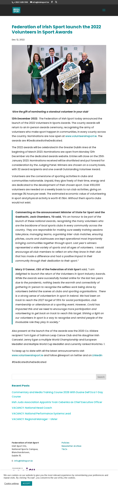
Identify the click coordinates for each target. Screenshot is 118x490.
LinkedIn (97, 355)
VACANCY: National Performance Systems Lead (41, 413)
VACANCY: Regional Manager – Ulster (34, 419)
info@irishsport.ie (23, 460)
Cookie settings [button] (11, 483)
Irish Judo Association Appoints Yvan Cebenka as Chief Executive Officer (57, 402)
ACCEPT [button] (26, 483)
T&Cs (64, 449)
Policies (65, 442)
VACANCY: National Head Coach (32, 408)
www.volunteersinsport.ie (81, 136)
